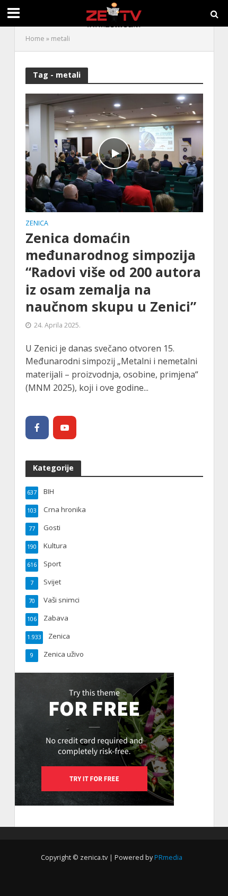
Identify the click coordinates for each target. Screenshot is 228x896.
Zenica (36, 224)
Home (35, 38)
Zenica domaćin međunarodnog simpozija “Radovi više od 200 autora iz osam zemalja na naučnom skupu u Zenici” (113, 272)
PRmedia (168, 857)
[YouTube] (64, 427)
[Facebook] (37, 427)
